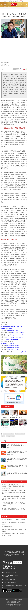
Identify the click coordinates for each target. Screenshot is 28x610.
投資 (10, 8)
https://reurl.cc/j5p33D (12, 350)
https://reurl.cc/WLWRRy (20, 352)
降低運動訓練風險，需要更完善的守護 (5, 426)
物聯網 (3, 436)
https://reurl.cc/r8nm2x (16, 335)
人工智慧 (8, 436)
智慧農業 (12, 434)
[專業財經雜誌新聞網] (14, 4)
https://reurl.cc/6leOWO (17, 337)
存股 (21, 8)
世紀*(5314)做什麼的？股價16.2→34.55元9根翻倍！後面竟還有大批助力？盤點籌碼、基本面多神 (13, 492)
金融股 (18, 8)
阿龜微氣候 (5, 434)
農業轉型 (23, 434)
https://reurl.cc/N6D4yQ (12, 345)
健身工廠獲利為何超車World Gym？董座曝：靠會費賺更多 (14, 530)
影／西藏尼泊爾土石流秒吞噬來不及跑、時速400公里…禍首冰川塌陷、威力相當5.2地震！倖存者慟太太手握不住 (14, 486)
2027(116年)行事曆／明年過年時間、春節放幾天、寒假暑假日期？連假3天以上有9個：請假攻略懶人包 (13, 498)
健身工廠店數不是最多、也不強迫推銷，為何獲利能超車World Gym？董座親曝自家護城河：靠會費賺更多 (14, 426)
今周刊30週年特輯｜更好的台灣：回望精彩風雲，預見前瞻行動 (13, 534)
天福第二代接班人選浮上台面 (22, 416)
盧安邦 (13, 436)
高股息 (14, 8)
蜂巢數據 (17, 434)
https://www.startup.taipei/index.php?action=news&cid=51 (11, 327)
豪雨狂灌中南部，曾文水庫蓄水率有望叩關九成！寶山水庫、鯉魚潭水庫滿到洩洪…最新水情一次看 (13, 510)
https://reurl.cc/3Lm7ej (7, 343)
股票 (12, 8)
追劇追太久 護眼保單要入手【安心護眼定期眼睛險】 (23, 426)
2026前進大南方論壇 (7, 527)
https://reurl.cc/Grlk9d (12, 339)
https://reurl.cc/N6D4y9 (12, 347)
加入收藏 (17, 69)
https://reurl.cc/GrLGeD (18, 333)
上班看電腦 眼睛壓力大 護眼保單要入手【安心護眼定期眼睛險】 (14, 416)
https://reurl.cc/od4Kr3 (12, 330)
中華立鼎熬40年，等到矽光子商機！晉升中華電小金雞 (13, 523)
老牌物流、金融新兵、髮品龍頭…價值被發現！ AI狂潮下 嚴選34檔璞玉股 (5, 416)
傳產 (5, 64)
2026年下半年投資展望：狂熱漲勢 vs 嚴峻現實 (13, 519)
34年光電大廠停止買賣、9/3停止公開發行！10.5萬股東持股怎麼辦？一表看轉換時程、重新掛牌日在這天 (13, 504)
